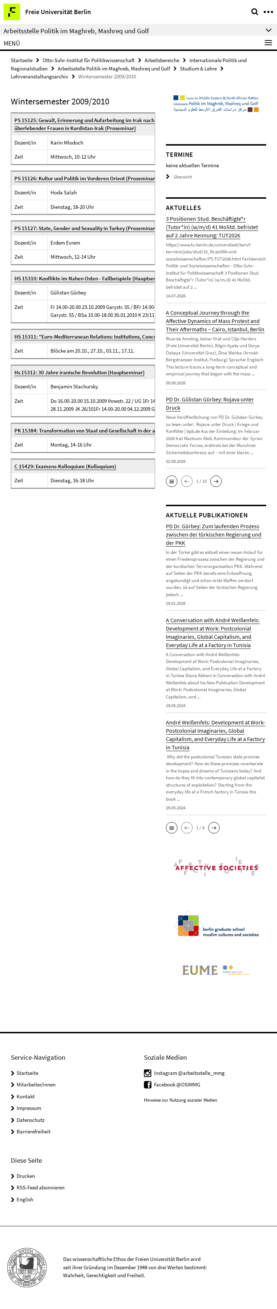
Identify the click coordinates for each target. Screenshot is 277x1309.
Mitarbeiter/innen (36, 1084)
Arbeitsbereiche (162, 60)
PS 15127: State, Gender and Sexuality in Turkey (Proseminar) (85, 228)
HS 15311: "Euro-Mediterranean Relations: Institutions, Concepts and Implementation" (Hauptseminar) (133, 336)
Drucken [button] (26, 1175)
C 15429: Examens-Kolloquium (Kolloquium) (65, 466)
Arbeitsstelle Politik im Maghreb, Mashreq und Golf (114, 68)
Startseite (21, 60)
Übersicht (182, 177)
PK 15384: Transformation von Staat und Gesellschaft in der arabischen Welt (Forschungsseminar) (126, 430)
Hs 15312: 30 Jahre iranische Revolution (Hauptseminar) (79, 372)
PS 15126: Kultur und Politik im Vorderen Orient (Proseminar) (85, 178)
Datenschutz (30, 1119)
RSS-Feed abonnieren (41, 1187)
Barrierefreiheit (33, 1131)
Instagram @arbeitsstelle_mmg (189, 1072)
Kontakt (26, 1096)
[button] (171, 481)
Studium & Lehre (198, 68)
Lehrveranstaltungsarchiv (39, 76)
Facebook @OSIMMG (177, 1084)
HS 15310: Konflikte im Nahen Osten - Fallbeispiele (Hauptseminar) (91, 278)
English (25, 1199)
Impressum (29, 1108)
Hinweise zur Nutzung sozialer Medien (180, 1100)
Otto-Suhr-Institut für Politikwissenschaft (89, 60)
